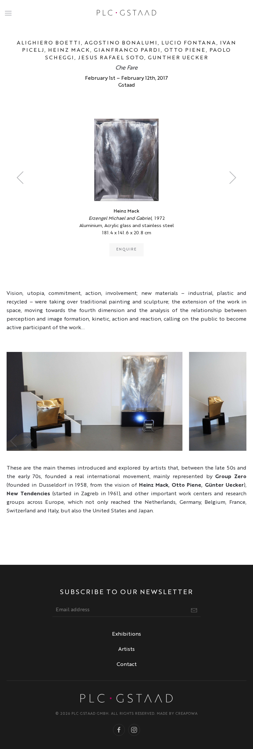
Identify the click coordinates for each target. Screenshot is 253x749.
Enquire (126, 249)
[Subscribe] (194, 610)
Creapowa (187, 714)
